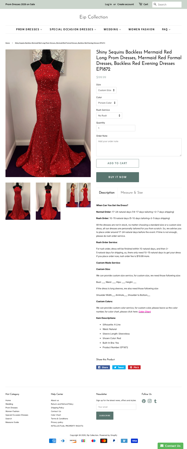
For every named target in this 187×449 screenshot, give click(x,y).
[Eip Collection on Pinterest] (144, 402)
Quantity (100, 122)
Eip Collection (93, 17)
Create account (125, 4)
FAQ (165, 29)
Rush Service (103, 110)
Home (7, 43)
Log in (108, 4)
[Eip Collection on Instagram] (150, 402)
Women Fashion (142, 29)
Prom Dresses (28, 29)
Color (99, 97)
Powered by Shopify (108, 435)
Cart (146, 4)
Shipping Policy (57, 408)
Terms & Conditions (59, 418)
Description (107, 192)
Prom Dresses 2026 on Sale (20, 4)
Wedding (111, 29)
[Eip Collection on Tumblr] (155, 402)
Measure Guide (12, 422)
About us (55, 400)
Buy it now (117, 177)
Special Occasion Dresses (72, 29)
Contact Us (56, 411)
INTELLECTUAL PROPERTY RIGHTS (67, 426)
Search (8, 418)
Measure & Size (132, 192)
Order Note (101, 135)
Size (98, 84)
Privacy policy (57, 422)
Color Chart (56, 415)
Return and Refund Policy (62, 404)
